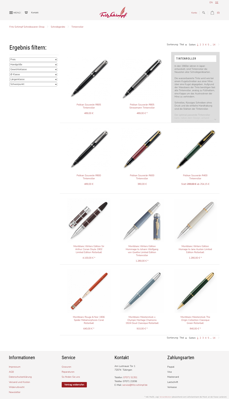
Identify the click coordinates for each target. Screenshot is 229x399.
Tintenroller (77, 26)
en (211, 2)
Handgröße (16, 64)
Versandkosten (165, 397)
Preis (13, 59)
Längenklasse (17, 79)
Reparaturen (68, 371)
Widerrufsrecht (16, 387)
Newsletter (14, 392)
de (216, 2)
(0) (218, 12)
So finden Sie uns (71, 376)
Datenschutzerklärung (20, 376)
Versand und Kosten (19, 382)
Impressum (14, 366)
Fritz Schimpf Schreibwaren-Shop (26, 26)
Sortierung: (172, 44)
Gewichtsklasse (18, 69)
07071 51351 (130, 377)
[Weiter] (218, 43)
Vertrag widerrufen (74, 384)
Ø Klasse (15, 74)
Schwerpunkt (17, 84)
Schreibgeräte (58, 26)
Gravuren (66, 366)
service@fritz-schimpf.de (134, 385)
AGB (11, 371)
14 (214, 44)
